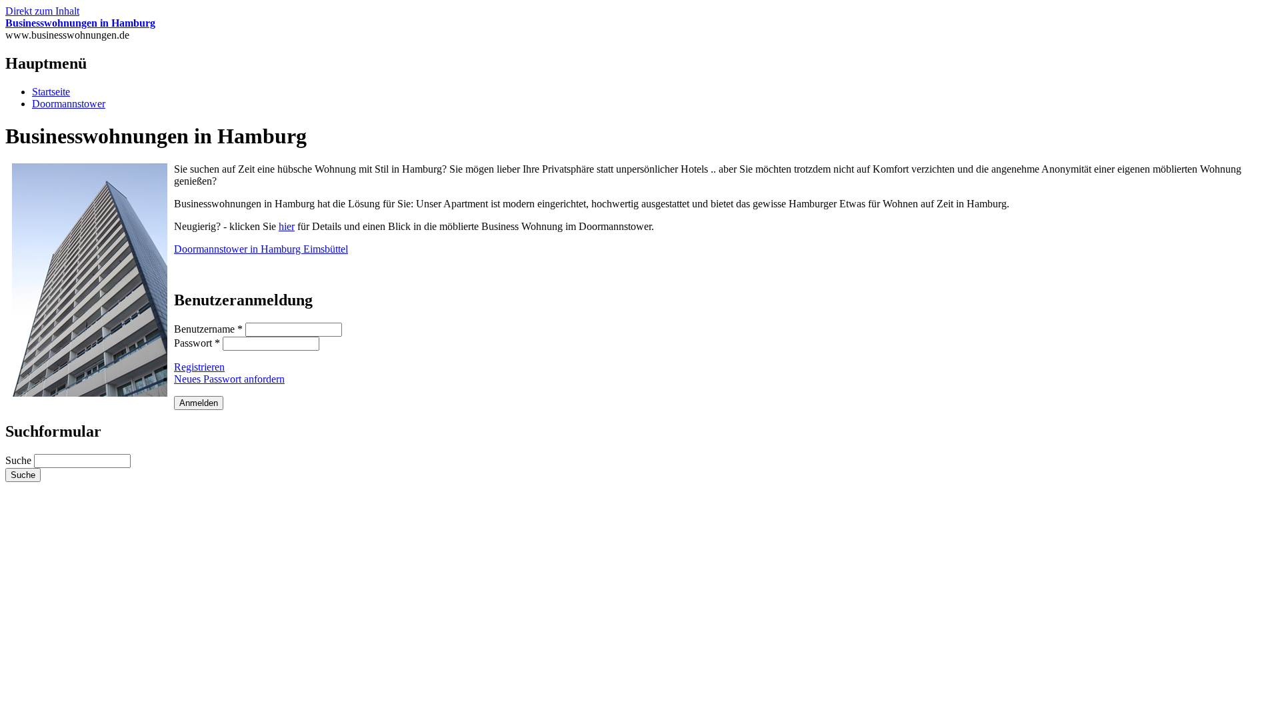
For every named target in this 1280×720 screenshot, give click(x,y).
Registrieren (199, 367)
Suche (19, 460)
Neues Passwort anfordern (229, 379)
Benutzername (208, 329)
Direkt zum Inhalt (42, 11)
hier (287, 226)
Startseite (51, 91)
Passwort (197, 343)
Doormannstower (68, 103)
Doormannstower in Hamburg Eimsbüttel (261, 249)
